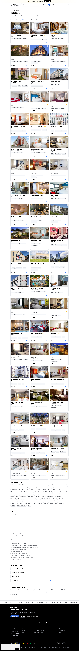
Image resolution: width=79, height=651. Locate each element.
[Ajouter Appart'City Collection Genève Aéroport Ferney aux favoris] (47, 436)
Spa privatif (59, 602)
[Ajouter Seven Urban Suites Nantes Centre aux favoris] (67, 299)
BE (16, 643)
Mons (43, 496)
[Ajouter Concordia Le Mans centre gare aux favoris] (28, 183)
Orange (61, 503)
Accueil (11, 10)
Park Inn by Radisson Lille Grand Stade (18, 127)
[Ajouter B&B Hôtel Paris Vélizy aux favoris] (67, 160)
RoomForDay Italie (14, 635)
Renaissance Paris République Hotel (37, 36)
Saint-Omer (36, 491)
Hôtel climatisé (14, 594)
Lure (40, 503)
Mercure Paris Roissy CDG (36, 310)
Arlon (43, 498)
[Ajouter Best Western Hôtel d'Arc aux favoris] (28, 205)
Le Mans (65, 491)
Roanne (44, 489)
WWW (36, 643)
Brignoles (23, 496)
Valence (20, 500)
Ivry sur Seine (58, 496)
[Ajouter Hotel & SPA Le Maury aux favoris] (67, 69)
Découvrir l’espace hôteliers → (33, 616)
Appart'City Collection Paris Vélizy (56, 127)
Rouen (49, 489)
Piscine (24, 19)
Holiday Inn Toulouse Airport (37, 288)
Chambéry (32, 500)
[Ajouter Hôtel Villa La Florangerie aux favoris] (47, 321)
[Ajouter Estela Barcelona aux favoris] (67, 46)
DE (24, 643)
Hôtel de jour (21, 602)
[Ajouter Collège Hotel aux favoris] (67, 205)
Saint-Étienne (62, 489)
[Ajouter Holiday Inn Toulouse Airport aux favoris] (47, 276)
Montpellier (41, 487)
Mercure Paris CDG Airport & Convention (57, 426)
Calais (19, 498)
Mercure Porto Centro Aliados (57, 356)
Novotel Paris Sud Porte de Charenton (36, 357)
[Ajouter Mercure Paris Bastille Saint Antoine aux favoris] (67, 276)
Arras (17, 496)
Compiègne (28, 503)
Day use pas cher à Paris (39, 626)
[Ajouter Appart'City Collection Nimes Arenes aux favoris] (67, 459)
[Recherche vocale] (41, 5)
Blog (47, 628)
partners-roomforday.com (30, 647)
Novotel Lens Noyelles (36, 240)
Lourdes (33, 498)
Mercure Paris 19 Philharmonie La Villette (57, 104)
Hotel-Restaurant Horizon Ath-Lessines (37, 264)
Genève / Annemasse (23, 489)
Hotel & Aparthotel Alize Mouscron (16, 264)
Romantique (30, 19)
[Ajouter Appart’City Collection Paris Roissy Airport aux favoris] (28, 436)
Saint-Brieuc (14, 489)
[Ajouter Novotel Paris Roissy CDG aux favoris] (47, 414)
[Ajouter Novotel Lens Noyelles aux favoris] (47, 228)
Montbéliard (58, 500)
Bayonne (46, 503)
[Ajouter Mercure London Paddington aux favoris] (67, 390)
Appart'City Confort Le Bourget (18, 149)
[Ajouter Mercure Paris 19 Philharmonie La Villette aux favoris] (67, 92)
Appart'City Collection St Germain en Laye (16, 471)
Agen (52, 487)
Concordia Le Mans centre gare (18, 195)
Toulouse (45, 484)
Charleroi (24, 628)
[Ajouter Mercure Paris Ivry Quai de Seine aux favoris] (28, 344)
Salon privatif (65, 602)
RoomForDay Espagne (14, 633)
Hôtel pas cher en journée (40, 589)
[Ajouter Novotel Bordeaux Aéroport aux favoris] (47, 137)
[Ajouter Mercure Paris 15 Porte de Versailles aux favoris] (47, 367)
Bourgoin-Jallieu (53, 503)
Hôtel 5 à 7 (63, 589)
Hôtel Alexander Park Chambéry (16, 82)
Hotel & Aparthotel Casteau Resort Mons (57, 241)
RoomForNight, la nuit (38, 632)
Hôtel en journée (5, 602)
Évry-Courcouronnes (21, 505)
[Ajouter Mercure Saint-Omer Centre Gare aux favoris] (28, 390)
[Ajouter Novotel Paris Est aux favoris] (67, 321)
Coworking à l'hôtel (73, 602)
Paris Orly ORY (44, 491)
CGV (47, 647)
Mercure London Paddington (57, 402)
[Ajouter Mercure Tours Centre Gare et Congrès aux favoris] (28, 276)
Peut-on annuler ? (31, 580)
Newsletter (60, 632)
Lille (23, 484)
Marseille (58, 487)
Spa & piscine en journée (39, 630)
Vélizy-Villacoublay (28, 491)
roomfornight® (20, 647)
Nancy (38, 500)
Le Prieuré (53, 35)
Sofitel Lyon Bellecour (16, 35)
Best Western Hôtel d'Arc (16, 216)
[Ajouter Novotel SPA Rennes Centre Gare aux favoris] (28, 321)
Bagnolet (13, 491)
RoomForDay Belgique (14, 626)
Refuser (12, 648)
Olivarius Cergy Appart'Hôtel (37, 171)
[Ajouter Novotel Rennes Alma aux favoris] (28, 228)
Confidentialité (55, 647)
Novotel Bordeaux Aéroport (37, 149)
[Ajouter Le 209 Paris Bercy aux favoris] (28, 92)
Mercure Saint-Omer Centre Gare (17, 403)
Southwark (30, 496)
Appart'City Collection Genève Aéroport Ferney (37, 449)
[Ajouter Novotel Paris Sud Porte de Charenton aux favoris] (47, 344)
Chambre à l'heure (21, 589)
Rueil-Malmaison (14, 503)
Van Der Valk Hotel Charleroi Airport (37, 403)
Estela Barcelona (54, 57)
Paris (12, 484)
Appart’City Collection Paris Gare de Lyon (17, 426)
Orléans (35, 487)
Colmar (52, 500)
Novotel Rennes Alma (16, 240)
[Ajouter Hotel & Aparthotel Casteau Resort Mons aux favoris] (67, 228)
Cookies (62, 647)
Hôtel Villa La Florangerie (36, 333)
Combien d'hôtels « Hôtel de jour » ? (31, 568)
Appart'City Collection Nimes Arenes (57, 471)
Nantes (51, 484)
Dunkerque (13, 498)
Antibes (22, 503)
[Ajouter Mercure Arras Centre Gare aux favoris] (47, 183)
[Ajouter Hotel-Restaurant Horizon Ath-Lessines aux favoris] (47, 252)
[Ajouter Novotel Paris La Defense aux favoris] (67, 252)
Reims (31, 489)
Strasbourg (37, 489)
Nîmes (61, 498)
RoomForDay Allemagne (15, 631)
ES (28, 643)
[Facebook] (68, 643)
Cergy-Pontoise (63, 484)
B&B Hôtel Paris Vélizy (55, 171)
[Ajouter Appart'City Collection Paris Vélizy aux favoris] (67, 114)
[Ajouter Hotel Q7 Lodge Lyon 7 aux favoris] (47, 205)
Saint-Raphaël (50, 496)
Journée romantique (38, 628)
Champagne (37, 19)
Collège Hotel (54, 216)
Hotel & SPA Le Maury (55, 81)
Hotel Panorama (54, 195)
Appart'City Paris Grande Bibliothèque (36, 104)
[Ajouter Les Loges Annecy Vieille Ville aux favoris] (28, 46)
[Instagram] (65, 643)
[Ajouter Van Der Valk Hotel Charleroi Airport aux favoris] (47, 390)
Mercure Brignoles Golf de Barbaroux (36, 471)
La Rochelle (54, 498)
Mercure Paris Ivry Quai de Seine (18, 356)
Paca (29, 505)
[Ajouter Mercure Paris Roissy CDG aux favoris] (47, 299)
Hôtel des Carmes (15, 310)
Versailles (20, 491)
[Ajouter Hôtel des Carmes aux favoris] (28, 299)
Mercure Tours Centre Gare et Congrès (17, 289)
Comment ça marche (62, 630)
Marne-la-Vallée (45, 500)
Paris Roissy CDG (37, 484)
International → (13, 637)
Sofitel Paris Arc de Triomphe (37, 57)
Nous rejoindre (15, 616)
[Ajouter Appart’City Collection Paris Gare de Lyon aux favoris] (28, 414)
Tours (19, 487)
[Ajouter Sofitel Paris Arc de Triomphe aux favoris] (47, 46)
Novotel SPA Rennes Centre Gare (17, 334)
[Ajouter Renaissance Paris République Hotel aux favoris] (47, 23)
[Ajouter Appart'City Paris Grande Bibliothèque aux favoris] (47, 92)
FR (12, 643)
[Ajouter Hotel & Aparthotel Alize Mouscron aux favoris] (28, 252)
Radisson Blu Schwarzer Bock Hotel (17, 380)
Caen (48, 498)
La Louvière (37, 496)
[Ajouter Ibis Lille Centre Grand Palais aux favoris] (47, 114)
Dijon (47, 487)
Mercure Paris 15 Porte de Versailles (36, 380)
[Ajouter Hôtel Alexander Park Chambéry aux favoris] (28, 69)
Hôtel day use (13, 589)
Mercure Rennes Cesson (16, 171)
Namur (38, 498)
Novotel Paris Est (54, 333)
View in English (47, 1)
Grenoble (65, 487)
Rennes (56, 484)
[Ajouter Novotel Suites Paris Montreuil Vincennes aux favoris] (67, 367)
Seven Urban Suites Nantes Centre (56, 311)
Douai (12, 496)
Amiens (55, 489)
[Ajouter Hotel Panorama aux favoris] (67, 183)
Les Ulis (35, 503)
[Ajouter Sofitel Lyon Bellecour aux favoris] (28, 23)
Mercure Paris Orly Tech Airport (57, 448)
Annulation (51, 647)
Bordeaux (29, 484)
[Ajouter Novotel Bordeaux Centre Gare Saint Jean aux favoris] (67, 137)
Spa (12, 19)
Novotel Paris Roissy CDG (36, 425)
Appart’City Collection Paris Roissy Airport (17, 449)
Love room (53, 602)
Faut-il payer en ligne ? (31, 576)
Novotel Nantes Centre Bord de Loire (37, 82)
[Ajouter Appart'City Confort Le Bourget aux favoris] (28, 137)
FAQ (59, 628)
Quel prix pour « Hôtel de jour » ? (31, 572)
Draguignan (26, 498)
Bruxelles (13, 487)
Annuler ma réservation (62, 626)
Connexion (23, 616)
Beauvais (65, 500)
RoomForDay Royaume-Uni (15, 629)
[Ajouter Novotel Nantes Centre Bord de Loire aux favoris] (47, 69)
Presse (47, 626)
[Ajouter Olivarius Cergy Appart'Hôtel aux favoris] (47, 160)
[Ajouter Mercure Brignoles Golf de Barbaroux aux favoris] (47, 459)
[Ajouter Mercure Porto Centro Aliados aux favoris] (67, 344)
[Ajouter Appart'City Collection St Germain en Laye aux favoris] (28, 459)
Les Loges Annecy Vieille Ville (17, 57)
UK (20, 643)
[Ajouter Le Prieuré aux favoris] (67, 23)
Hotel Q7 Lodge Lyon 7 (36, 216)
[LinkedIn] (63, 643)
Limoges (13, 505)
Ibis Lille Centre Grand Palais (37, 126)
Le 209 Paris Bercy (15, 103)
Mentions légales (43, 647)
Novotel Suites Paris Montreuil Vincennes (57, 380)
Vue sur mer (45, 19)
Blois (50, 491)
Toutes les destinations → (27, 634)
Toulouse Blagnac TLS (27, 487)
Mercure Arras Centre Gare (37, 195)
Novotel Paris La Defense (56, 263)
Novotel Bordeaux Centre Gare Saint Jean (57, 150)
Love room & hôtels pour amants (53, 589)
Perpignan (13, 500)
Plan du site (67, 647)
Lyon (18, 484)
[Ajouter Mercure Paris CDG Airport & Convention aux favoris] (67, 414)
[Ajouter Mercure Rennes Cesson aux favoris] (28, 160)
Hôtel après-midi (30, 589)
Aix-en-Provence (57, 491)
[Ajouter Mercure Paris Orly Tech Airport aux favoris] (67, 436)
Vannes (26, 500)
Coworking (17, 19)
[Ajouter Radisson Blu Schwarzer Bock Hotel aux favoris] (28, 367)
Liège (23, 626)
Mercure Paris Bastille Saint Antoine (56, 289)
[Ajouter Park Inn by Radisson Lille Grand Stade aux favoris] (28, 114)
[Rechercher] (49, 5)
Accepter (17, 648)
